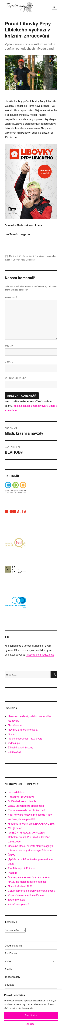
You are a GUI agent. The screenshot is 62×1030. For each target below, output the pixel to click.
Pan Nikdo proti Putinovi (21, 868)
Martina (12, 256)
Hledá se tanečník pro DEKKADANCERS (31, 823)
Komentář (12, 297)
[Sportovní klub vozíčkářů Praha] (15, 604)
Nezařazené (15, 725)
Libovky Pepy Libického (24, 259)
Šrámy (11, 855)
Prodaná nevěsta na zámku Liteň (26, 810)
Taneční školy (12, 977)
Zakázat (31, 1023)
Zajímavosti (14, 752)
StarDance (11, 953)
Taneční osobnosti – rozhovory (25, 738)
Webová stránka (15, 377)
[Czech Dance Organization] (15, 492)
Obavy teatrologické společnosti (26, 805)
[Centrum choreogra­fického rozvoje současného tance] (15, 576)
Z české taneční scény (20, 747)
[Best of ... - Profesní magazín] (15, 548)
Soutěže (12, 734)
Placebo (12, 873)
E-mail (9, 361)
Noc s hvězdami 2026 (20, 886)
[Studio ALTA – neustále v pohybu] (15, 520)
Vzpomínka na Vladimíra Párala (26, 895)
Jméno (10, 345)
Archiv (8, 969)
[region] (31, 1010)
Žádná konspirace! (18, 904)
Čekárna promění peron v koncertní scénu (31, 890)
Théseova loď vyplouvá (21, 797)
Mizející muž (15, 828)
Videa (8, 961)
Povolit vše (31, 1015)
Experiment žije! (17, 899)
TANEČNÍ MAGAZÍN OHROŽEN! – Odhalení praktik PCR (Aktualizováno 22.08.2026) (29, 837)
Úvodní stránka (13, 945)
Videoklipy (14, 743)
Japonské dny (16, 792)
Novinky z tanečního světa (23, 729)
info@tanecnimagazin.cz (40, 654)
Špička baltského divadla (22, 801)
